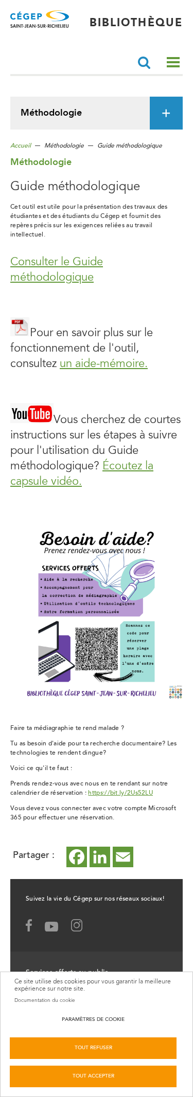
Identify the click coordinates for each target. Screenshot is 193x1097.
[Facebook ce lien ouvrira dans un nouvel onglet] (76, 857)
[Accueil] (39, 23)
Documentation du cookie (44, 1000)
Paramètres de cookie (93, 1019)
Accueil (20, 146)
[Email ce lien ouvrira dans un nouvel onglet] (123, 857)
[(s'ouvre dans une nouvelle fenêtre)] (82, 927)
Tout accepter (93, 1076)
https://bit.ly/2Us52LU (120, 793)
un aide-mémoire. (104, 364)
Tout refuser (93, 1048)
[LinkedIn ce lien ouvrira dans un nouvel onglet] (100, 857)
